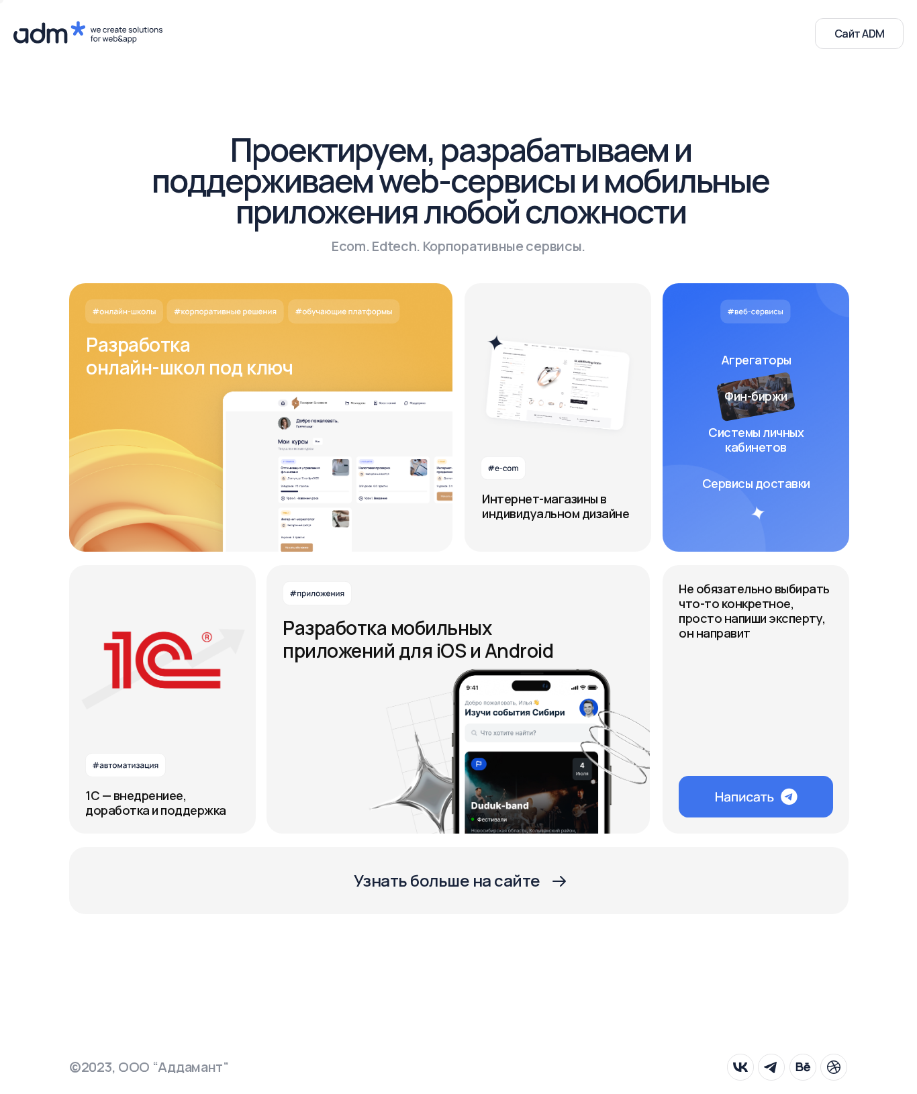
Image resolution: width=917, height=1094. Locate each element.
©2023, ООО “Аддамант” (149, 1067)
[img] (558, 417)
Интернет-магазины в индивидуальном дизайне (555, 506)
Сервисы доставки (756, 483)
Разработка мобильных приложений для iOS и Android (418, 639)
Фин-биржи (755, 396)
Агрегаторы (756, 360)
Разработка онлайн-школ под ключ (189, 356)
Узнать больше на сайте (447, 880)
